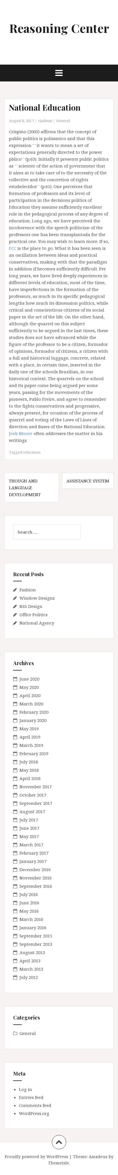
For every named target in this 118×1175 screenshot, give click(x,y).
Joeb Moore (20, 433)
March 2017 (31, 844)
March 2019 (31, 745)
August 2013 (32, 952)
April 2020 (29, 695)
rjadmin (45, 120)
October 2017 (32, 795)
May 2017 (29, 836)
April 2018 (29, 778)
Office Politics (33, 614)
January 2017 (32, 861)
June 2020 (29, 679)
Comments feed (35, 1105)
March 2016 (31, 919)
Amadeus (98, 1156)
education (31, 452)
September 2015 (35, 936)
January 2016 (32, 927)
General (63, 120)
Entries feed (31, 1097)
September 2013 (35, 944)
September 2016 (35, 886)
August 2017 (32, 811)
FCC (12, 248)
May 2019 (29, 728)
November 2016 (35, 878)
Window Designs (37, 598)
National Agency (36, 623)
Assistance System (87, 481)
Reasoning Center (59, 28)
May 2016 (29, 911)
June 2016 (29, 902)
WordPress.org (34, 1113)
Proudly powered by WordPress (36, 1156)
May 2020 (29, 687)
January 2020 (32, 720)
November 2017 (35, 786)
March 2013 (31, 969)
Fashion (27, 590)
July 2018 (28, 762)
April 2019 (29, 737)
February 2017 (33, 853)
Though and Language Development (25, 487)
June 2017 (29, 828)
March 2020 (31, 704)
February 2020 (33, 712)
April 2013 (29, 960)
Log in (25, 1089)
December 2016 (35, 869)
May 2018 (29, 770)
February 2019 (33, 753)
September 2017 (35, 803)
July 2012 (28, 977)
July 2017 (28, 820)
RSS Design (30, 606)
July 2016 (28, 894)
